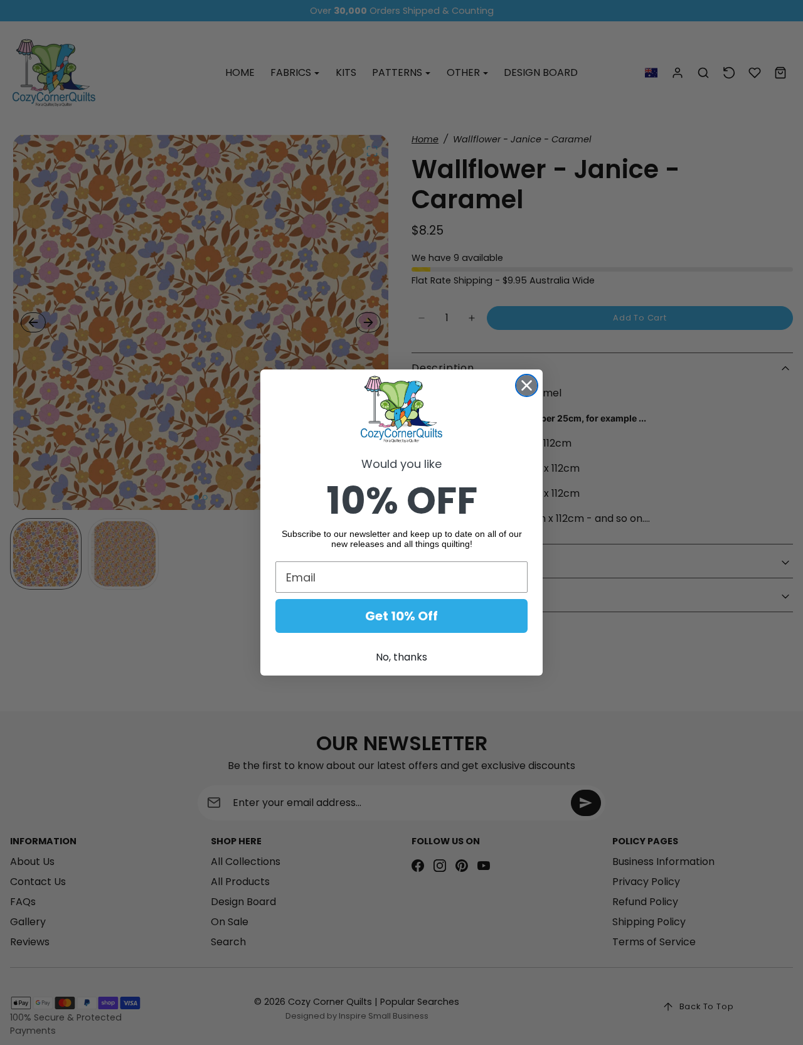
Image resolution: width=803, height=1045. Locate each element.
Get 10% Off (401, 616)
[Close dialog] (527, 385)
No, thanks (401, 657)
